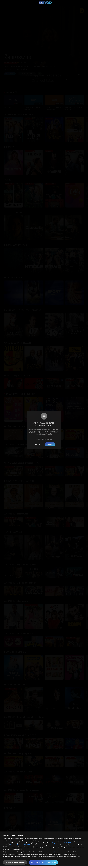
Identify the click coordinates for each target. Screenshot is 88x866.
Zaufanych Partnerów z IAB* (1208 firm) (62, 843)
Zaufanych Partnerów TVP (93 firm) (21, 845)
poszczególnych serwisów (56, 852)
